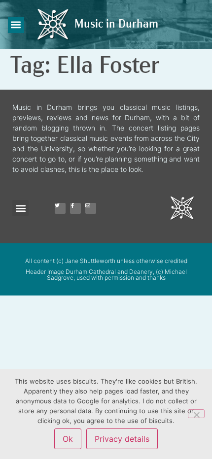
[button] (16, 25)
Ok (68, 439)
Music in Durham (116, 25)
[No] (196, 413)
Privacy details (122, 439)
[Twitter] (60, 208)
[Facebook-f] (75, 208)
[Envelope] (90, 208)
